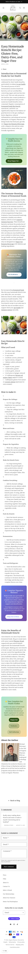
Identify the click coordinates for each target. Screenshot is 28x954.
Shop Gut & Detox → (14, 617)
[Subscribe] (23, 913)
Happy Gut (14, 720)
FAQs (4, 879)
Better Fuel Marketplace (10, 901)
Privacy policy (21, 942)
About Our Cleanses (9, 897)
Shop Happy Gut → (14, 161)
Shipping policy (20, 944)
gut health (22, 84)
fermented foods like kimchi (10, 106)
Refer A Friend (7, 890)
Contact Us (6, 886)
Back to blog (15, 801)
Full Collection (14, 732)
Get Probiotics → (14, 274)
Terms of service (10, 944)
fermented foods (18, 290)
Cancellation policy (15, 947)
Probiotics (14, 726)
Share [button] (4, 69)
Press (4, 875)
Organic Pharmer (13, 940)
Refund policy (12, 942)
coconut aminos (10, 382)
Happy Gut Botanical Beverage (14, 124)
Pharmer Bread (19, 641)
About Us (6, 882)
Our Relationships (8, 894)
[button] (3, 8)
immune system (6, 310)
